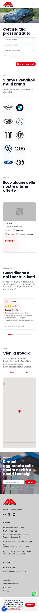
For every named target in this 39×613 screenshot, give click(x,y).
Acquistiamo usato (10, 584)
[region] (19, 230)
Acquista (6, 580)
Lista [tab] (27, 372)
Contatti (6, 591)
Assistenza (7, 587)
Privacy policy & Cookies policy (13, 608)
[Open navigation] (34, 4)
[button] (19, 411)
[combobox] (19, 39)
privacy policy (17, 489)
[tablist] (19, 372)
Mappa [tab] (11, 372)
